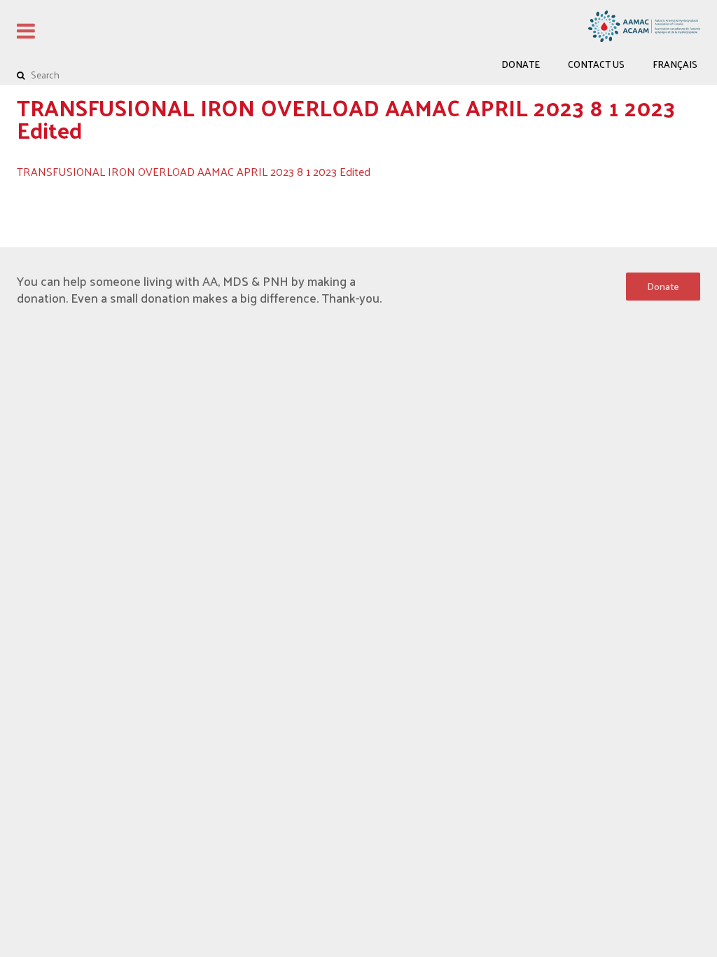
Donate (520, 64)
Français (675, 64)
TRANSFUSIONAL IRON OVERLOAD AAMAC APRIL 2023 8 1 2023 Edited (193, 171)
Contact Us (596, 64)
